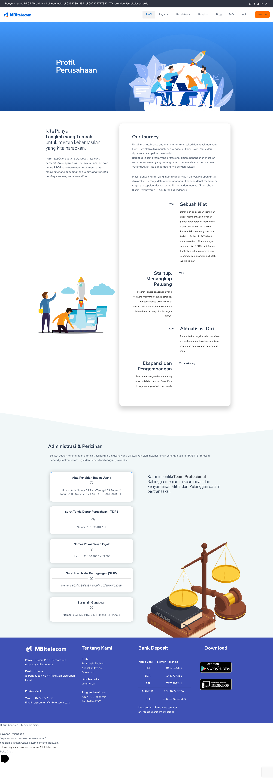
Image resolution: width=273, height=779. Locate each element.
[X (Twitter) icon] (258, 3)
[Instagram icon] (266, 3)
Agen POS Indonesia (94, 697)
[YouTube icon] (262, 3)
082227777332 (98, 3)
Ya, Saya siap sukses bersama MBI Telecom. (30, 747)
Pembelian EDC (91, 701)
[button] (136, 725)
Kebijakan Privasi (92, 668)
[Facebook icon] (254, 3)
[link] (45, 648)
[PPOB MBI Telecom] (17, 14)
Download (88, 672)
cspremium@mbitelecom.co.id (130, 3)
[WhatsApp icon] (250, 3)
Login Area (88, 683)
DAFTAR (262, 14)
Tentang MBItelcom (93, 663)
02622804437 (75, 3)
